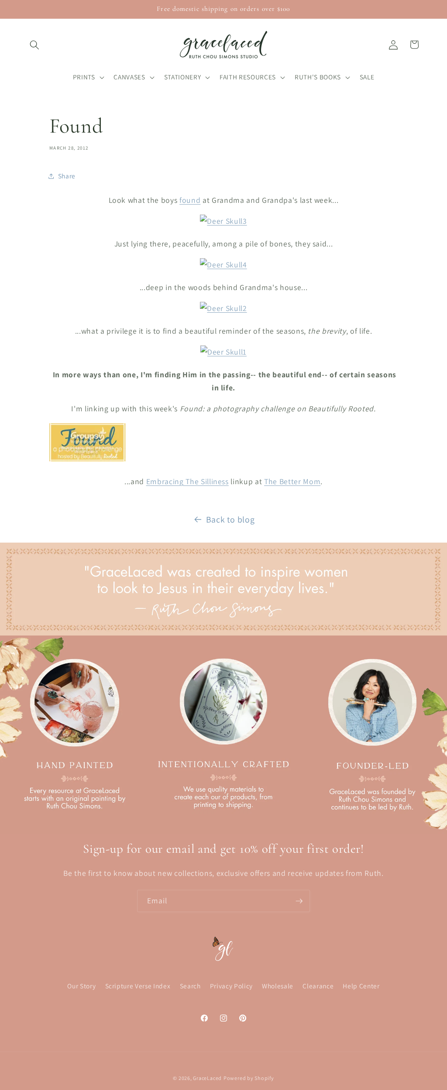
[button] (34, 44)
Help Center (361, 985)
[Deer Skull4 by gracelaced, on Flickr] (223, 265)
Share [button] (67, 175)
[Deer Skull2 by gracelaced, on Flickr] (223, 308)
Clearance (318, 985)
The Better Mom (292, 481)
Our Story (81, 985)
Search (190, 985)
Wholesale (277, 985)
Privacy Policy (231, 985)
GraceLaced (207, 1078)
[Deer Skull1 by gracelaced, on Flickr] (223, 352)
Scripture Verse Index (138, 985)
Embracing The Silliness (187, 481)
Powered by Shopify (249, 1078)
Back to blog (230, 519)
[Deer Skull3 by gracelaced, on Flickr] (223, 221)
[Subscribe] (299, 901)
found (189, 200)
